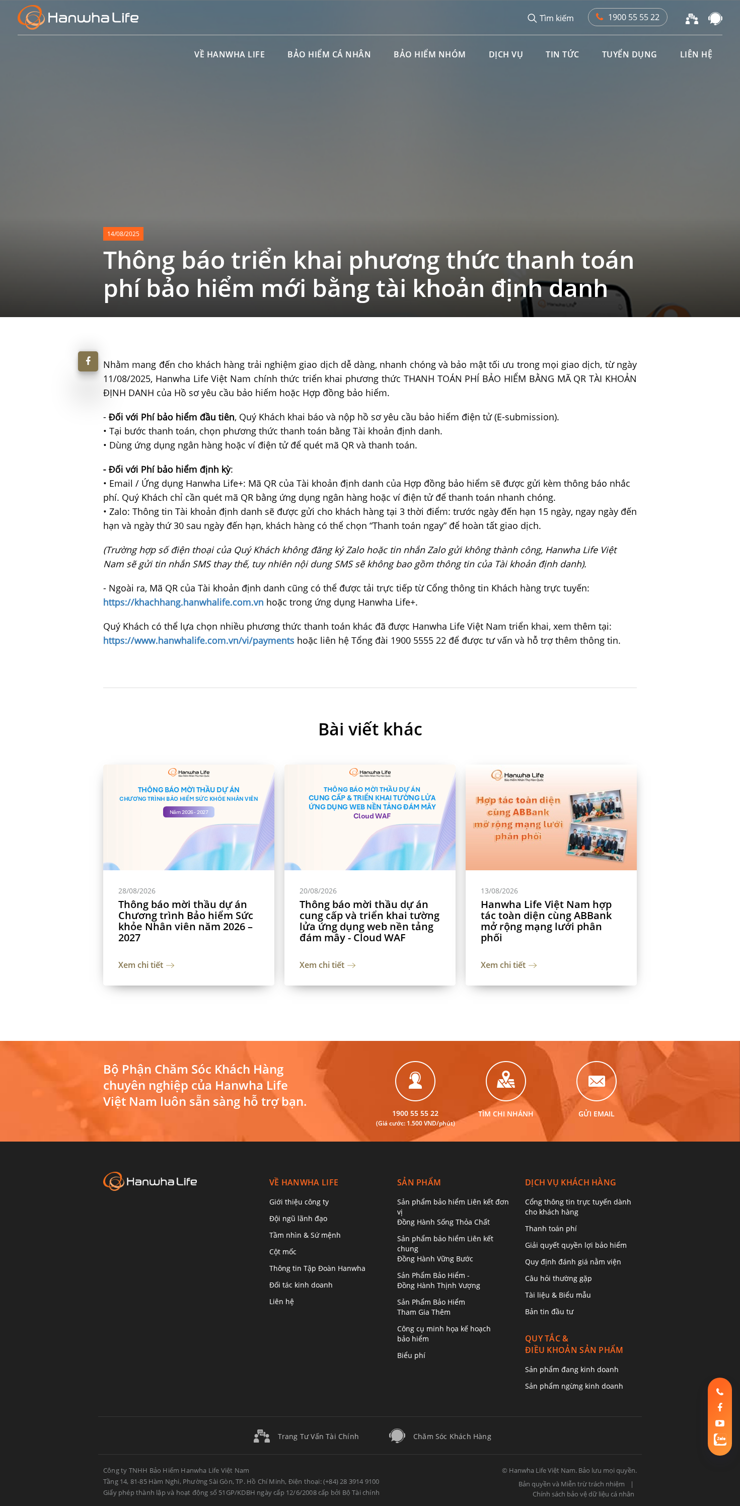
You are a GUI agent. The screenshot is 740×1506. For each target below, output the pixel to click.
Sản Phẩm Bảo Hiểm (431, 1307)
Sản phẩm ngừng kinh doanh (574, 1386)
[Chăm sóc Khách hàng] (715, 18)
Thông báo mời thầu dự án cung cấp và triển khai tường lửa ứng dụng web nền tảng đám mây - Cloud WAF (369, 921)
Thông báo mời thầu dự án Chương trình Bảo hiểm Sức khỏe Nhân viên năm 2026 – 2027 (185, 921)
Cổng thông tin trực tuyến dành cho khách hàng (578, 1207)
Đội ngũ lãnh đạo (298, 1218)
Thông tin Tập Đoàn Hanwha (317, 1268)
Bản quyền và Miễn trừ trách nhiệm (572, 1483)
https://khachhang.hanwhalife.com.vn (183, 602)
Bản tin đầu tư (549, 1311)
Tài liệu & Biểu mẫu (558, 1295)
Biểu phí (411, 1355)
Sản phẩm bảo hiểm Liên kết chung (445, 1248)
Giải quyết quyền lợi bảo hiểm (576, 1245)
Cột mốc (283, 1251)
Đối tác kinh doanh (301, 1285)
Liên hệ (281, 1301)
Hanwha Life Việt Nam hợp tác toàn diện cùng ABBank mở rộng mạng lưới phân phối (546, 921)
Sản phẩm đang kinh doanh (572, 1369)
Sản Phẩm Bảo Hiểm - (438, 1280)
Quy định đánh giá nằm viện (573, 1261)
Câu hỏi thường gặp (558, 1278)
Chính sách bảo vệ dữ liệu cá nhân (583, 1493)
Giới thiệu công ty (299, 1202)
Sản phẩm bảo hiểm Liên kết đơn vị (453, 1212)
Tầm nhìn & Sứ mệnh (305, 1235)
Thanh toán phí (551, 1228)
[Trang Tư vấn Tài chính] (692, 18)
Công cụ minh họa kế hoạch (444, 1333)
